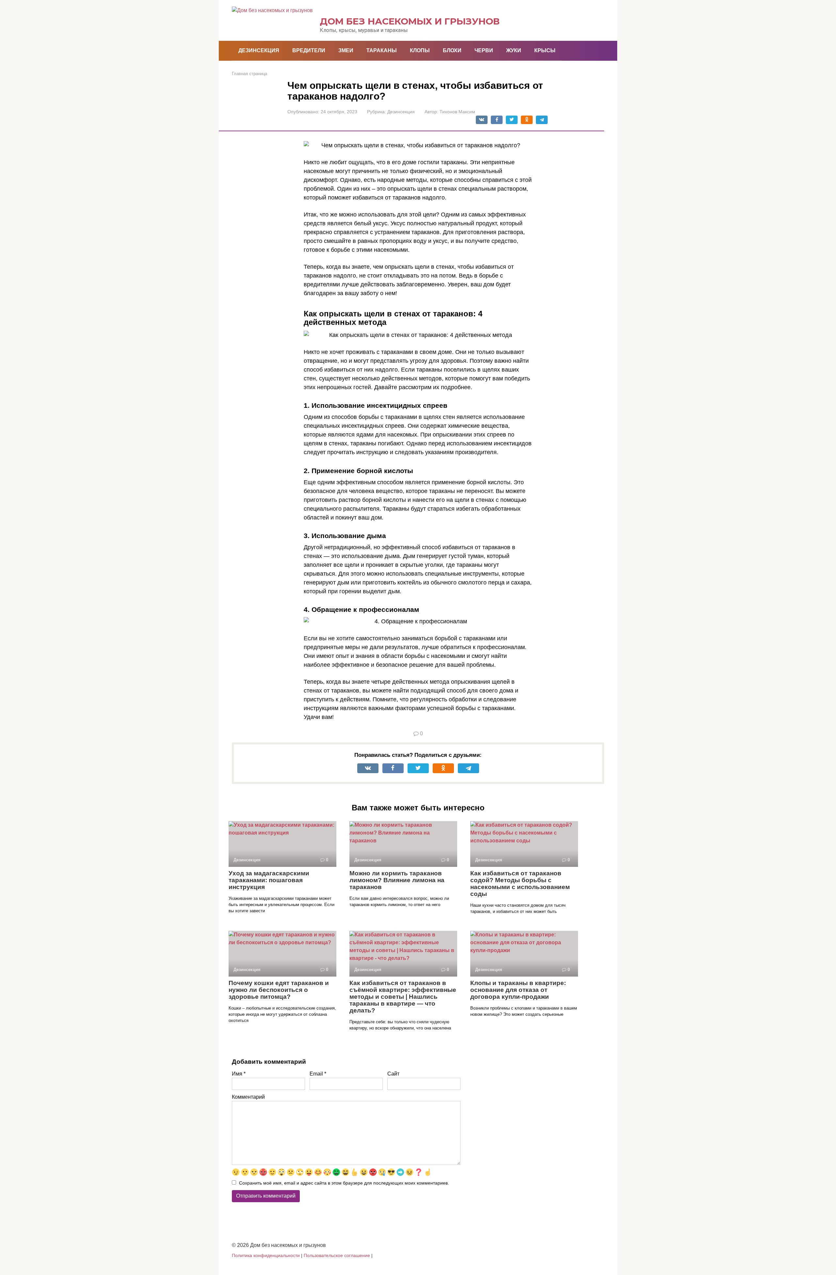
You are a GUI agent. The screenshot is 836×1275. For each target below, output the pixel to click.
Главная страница (249, 73)
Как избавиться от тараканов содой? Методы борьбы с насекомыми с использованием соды (520, 883)
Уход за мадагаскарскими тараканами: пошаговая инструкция (269, 880)
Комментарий (248, 1097)
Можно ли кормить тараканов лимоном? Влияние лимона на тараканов (396, 880)
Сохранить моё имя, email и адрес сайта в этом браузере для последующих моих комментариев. (344, 1183)
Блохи (452, 50)
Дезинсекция (258, 50)
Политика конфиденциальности (266, 1255)
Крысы (544, 50)
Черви (483, 50)
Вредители (308, 50)
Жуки (513, 50)
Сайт (393, 1073)
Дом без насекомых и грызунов (410, 21)
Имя (239, 1073)
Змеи (345, 50)
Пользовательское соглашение (337, 1255)
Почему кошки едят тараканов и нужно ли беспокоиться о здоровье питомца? (279, 990)
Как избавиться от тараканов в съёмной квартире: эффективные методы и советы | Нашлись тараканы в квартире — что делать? (402, 997)
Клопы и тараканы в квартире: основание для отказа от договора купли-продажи (518, 990)
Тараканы (381, 50)
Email (318, 1073)
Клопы (420, 50)
